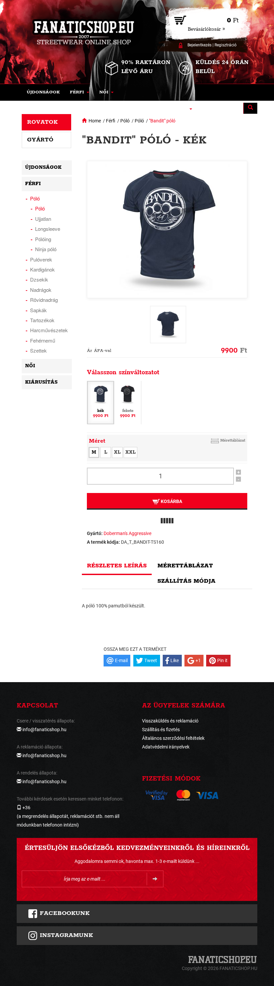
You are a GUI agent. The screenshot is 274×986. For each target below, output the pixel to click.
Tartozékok (42, 320)
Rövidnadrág (44, 299)
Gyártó (40, 139)
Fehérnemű (42, 340)
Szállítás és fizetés (161, 729)
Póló (125, 120)
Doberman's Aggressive (127, 533)
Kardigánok (42, 269)
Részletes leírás (117, 565)
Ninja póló (45, 249)
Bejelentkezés (199, 45)
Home (95, 120)
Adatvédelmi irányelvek (165, 747)
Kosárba (171, 501)
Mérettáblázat (232, 440)
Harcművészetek (49, 330)
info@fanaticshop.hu (44, 729)
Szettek (38, 350)
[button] (79, 92)
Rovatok (42, 122)
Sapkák (38, 310)
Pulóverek (41, 259)
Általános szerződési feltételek (173, 738)
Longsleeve (47, 228)
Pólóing (43, 238)
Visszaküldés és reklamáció (170, 720)
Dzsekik (39, 279)
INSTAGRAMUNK (65, 935)
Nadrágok (40, 289)
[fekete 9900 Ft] (127, 402)
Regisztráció (226, 45)
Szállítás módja (186, 581)
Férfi (110, 120)
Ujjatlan (43, 218)
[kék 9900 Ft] (100, 402)
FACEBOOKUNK (64, 913)
